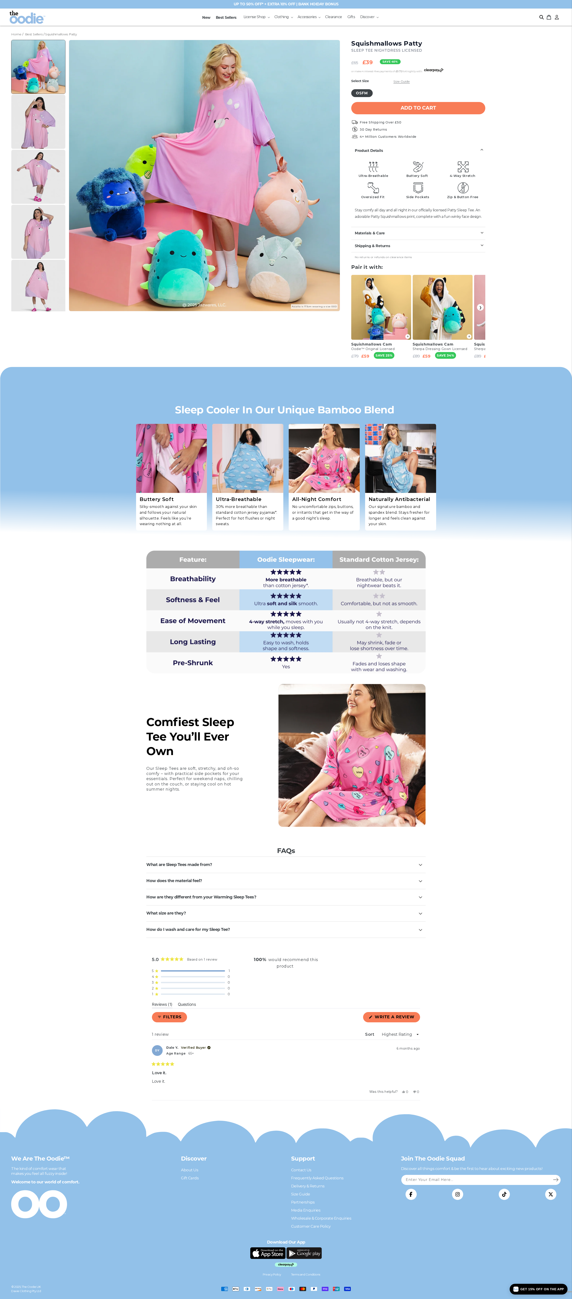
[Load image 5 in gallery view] (38, 287)
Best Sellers (34, 34)
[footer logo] (268, 1253)
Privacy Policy (272, 1274)
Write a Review (396, 1018)
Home (16, 34)
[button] (256, 17)
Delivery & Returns (308, 1186)
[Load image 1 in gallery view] (38, 67)
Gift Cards (190, 1178)
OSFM (362, 93)
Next (480, 307)
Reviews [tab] (162, 1005)
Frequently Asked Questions (317, 1178)
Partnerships (303, 1202)
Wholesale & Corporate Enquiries (321, 1218)
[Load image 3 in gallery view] (38, 177)
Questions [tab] (187, 1005)
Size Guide (300, 1194)
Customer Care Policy (311, 1226)
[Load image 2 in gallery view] (38, 122)
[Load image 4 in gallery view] (38, 232)
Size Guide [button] (401, 81)
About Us (189, 1170)
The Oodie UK (31, 1286)
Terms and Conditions (305, 1274)
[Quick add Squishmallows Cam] (407, 336)
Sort (370, 1034)
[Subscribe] (556, 1180)
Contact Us (301, 1170)
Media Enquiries (306, 1210)
